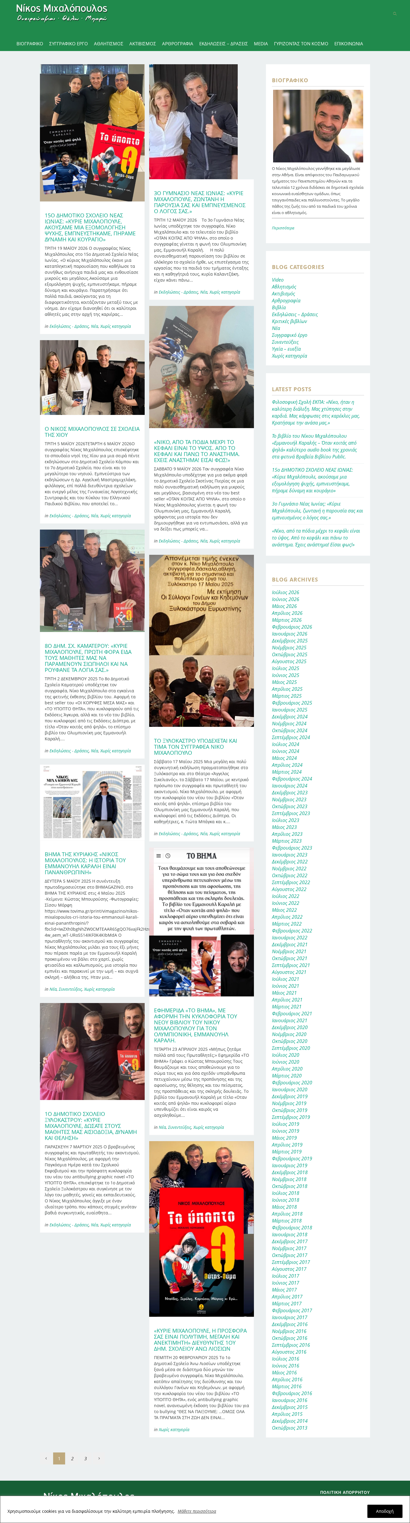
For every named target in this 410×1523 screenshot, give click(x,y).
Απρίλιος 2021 (287, 999)
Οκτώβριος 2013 (289, 1428)
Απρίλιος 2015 (287, 1414)
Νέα (94, 326)
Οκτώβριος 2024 (289, 730)
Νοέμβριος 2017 (289, 1248)
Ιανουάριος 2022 (289, 937)
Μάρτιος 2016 (287, 1386)
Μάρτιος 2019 (287, 1151)
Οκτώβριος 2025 (289, 654)
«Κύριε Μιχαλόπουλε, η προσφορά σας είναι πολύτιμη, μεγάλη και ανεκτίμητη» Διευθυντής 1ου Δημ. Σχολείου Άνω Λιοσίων (200, 1339)
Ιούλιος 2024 (285, 744)
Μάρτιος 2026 (287, 620)
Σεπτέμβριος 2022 (291, 882)
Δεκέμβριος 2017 (290, 1241)
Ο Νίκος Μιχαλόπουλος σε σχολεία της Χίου (92, 431)
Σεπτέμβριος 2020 (291, 1048)
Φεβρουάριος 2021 (292, 1013)
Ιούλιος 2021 (285, 979)
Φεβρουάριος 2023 (292, 848)
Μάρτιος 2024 (287, 772)
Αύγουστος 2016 (289, 1352)
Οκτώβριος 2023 (289, 806)
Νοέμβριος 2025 (289, 647)
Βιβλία (279, 307)
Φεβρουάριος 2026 (292, 627)
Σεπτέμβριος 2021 (291, 965)
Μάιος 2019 (284, 1138)
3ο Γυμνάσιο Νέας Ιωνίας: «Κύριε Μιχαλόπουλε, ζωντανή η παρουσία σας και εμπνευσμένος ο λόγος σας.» (200, 202)
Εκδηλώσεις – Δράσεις (295, 314)
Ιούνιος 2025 (285, 675)
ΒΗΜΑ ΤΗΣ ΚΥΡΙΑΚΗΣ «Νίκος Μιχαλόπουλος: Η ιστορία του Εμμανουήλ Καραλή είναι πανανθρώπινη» (85, 863)
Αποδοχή (385, 1511)
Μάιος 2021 (284, 993)
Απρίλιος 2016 (287, 1379)
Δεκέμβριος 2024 (290, 716)
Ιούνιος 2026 (285, 599)
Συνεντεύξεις (70, 989)
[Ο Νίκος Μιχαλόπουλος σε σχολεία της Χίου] (92, 377)
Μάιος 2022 (284, 910)
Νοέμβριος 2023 (289, 799)
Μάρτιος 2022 (287, 923)
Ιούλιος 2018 (285, 1193)
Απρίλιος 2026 (287, 613)
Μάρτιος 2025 (287, 696)
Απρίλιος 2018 (287, 1213)
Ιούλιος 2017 (285, 1276)
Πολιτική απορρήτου (345, 1492)
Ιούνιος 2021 (285, 986)
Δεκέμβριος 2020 (290, 1027)
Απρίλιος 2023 (287, 834)
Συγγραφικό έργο (289, 335)
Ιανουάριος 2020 (289, 1089)
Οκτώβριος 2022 (289, 875)
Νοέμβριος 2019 (289, 1103)
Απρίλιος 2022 (287, 917)
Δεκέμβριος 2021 (290, 944)
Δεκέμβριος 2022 (290, 861)
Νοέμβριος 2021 (289, 951)
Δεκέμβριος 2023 (290, 792)
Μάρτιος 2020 (287, 1075)
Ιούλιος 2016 (285, 1358)
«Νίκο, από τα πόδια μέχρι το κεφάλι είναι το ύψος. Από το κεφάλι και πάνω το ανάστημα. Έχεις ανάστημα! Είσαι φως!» (197, 451)
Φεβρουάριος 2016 (292, 1393)
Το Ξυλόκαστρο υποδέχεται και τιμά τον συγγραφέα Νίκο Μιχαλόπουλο (195, 746)
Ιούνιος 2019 (285, 1131)
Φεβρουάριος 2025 (292, 703)
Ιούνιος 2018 (285, 1200)
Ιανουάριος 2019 (289, 1165)
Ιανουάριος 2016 (289, 1400)
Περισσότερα (283, 228)
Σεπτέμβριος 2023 (291, 813)
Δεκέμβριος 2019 (290, 1096)
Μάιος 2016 (284, 1372)
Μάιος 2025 (284, 682)
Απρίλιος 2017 (287, 1296)
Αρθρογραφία (286, 300)
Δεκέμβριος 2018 (290, 1172)
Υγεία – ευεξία (286, 349)
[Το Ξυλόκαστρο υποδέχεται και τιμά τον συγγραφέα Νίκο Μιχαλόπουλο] (201, 641)
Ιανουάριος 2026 (289, 633)
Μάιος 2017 (284, 1289)
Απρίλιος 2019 (287, 1144)
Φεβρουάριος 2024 (292, 778)
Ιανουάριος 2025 (289, 709)
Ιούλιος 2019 (285, 1124)
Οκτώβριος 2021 (289, 958)
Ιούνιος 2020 (285, 1062)
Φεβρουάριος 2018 (292, 1227)
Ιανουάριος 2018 (289, 1234)
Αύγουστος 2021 (289, 972)
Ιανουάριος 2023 (289, 854)
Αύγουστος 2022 (289, 889)
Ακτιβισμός (283, 293)
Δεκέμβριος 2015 (290, 1407)
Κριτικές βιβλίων (289, 321)
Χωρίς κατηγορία (115, 326)
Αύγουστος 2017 (289, 1269)
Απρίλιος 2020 (287, 1068)
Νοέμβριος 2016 (289, 1331)
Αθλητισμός (284, 286)
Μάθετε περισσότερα (197, 1511)
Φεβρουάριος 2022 (292, 930)
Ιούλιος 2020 (285, 1055)
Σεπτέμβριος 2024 (291, 737)
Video (278, 279)
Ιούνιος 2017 (285, 1283)
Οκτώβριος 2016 (289, 1338)
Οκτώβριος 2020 (289, 1041)
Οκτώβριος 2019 (289, 1110)
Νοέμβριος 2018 (289, 1179)
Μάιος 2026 (284, 606)
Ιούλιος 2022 (285, 896)
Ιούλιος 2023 (285, 820)
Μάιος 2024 (284, 758)
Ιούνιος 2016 (285, 1365)
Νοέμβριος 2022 (289, 868)
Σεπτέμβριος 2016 (291, 1345)
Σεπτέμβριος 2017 (291, 1262)
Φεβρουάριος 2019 (292, 1158)
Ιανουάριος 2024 (289, 785)
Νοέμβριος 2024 (289, 723)
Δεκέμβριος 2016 (290, 1324)
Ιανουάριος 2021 (289, 1020)
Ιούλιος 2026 (285, 592)
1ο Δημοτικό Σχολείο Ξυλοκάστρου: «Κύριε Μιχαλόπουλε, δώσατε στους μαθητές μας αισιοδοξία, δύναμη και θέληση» (91, 1125)
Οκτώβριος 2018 (289, 1186)
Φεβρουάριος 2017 (292, 1310)
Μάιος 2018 (284, 1207)
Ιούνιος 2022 (285, 903)
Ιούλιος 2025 (285, 668)
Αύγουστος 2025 (289, 661)
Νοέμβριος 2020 (289, 1034)
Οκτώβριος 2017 (289, 1255)
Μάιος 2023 (284, 827)
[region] (205, 1509)
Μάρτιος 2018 (287, 1220)
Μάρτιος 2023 (287, 841)
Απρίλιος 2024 (287, 765)
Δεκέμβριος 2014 (290, 1421)
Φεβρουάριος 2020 (292, 1082)
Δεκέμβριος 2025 (290, 640)
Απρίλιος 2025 (287, 689)
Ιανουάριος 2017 (289, 1317)
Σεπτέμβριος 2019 (291, 1117)
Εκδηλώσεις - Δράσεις (69, 326)
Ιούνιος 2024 (285, 751)
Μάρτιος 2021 (287, 1006)
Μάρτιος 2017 (287, 1303)
